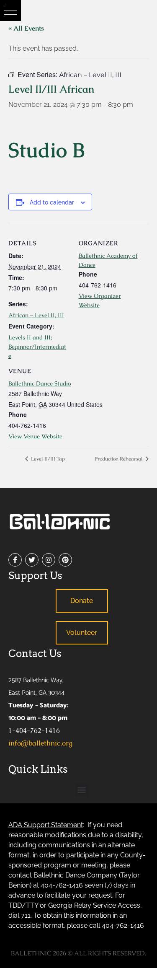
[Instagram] (48, 560)
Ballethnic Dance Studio (39, 383)
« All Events (26, 28)
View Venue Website (35, 436)
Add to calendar (52, 202)
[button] (10, 10)
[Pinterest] (65, 560)
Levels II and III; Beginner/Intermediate (37, 347)
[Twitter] (32, 560)
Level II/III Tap (47, 459)
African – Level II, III (36, 315)
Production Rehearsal (119, 459)
